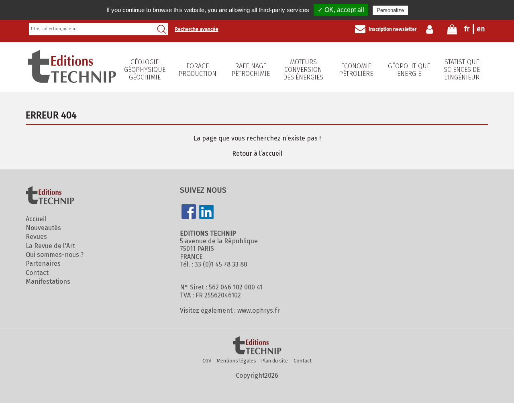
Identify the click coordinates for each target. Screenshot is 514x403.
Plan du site (274, 361)
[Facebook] (189, 212)
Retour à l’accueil (257, 153)
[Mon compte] (431, 29)
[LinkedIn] (206, 212)
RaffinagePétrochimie (250, 69)
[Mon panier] (452, 31)
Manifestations (48, 281)
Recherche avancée (196, 29)
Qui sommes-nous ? (55, 254)
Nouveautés (43, 228)
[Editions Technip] (257, 346)
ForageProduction (197, 69)
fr (466, 28)
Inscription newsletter (392, 29)
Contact (37, 273)
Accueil (36, 219)
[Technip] (72, 80)
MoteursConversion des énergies (303, 69)
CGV (206, 361)
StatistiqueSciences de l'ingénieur (462, 69)
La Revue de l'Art (50, 246)
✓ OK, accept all (341, 9)
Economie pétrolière (356, 69)
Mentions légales (236, 361)
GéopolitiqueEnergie (409, 69)
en (481, 28)
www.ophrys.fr (258, 310)
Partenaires (43, 263)
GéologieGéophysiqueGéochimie (144, 69)
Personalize (390, 10)
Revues (36, 236)
